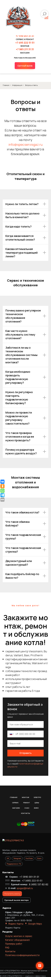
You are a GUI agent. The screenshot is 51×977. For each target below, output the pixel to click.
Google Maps (34, 920)
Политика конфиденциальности (22, 952)
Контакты (25, 810)
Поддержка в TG (14, 861)
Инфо (36, 805)
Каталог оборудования (17, 936)
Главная (13, 794)
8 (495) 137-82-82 (38, 881)
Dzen (39, 855)
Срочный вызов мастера (16, 897)
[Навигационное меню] (46, 17)
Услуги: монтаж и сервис (18, 933)
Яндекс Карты (15, 920)
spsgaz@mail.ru (25, 885)
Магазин (16, 805)
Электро (37, 794)
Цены (37, 800)
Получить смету (12, 891)
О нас (26, 805)
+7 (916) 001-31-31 (29, 873)
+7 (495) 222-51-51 (32, 877)
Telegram (17, 855)
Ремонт (26, 800)
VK (8, 855)
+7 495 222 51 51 (24, 42)
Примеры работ (13, 940)
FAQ (7, 944)
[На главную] (25, 840)
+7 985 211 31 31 (25, 49)
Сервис (15, 800)
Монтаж (25, 794)
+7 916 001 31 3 (24, 35)
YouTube (29, 855)
